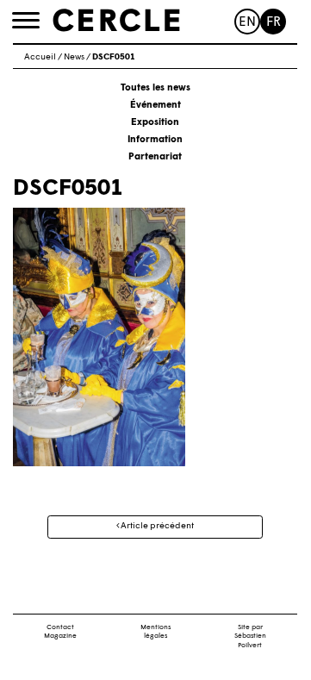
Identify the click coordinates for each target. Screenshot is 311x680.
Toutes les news (155, 88)
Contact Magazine (60, 632)
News (74, 57)
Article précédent (156, 526)
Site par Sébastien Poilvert (250, 637)
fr (273, 22)
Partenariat (155, 157)
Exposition (155, 123)
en (247, 22)
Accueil (40, 57)
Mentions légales (155, 632)
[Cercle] (116, 20)
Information (155, 140)
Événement (155, 105)
